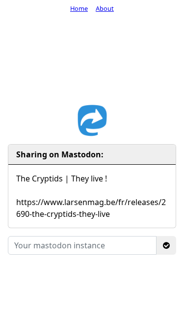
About (105, 8)
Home (79, 8)
